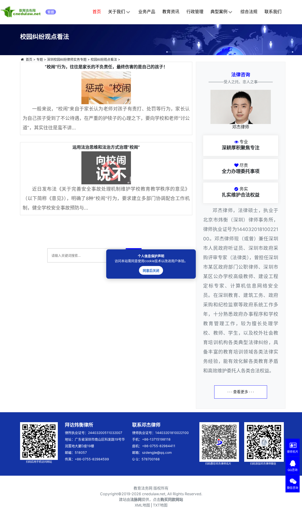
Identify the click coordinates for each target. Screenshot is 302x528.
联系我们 (272, 11)
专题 (39, 59)
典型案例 (218, 11)
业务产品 (146, 11)
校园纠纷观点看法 (104, 59)
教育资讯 (170, 11)
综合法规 (248, 11)
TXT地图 (160, 505)
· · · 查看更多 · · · (240, 392)
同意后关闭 (151, 270)
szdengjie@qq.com (157, 452)
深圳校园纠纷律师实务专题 (67, 59)
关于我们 (116, 11)
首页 (96, 11)
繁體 (50, 12)
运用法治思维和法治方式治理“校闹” (106, 147)
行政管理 (194, 11)
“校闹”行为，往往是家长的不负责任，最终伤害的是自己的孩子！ (106, 66)
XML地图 (142, 505)
